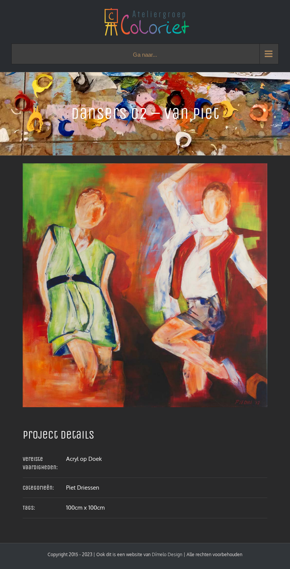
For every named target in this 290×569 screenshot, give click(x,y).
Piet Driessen (82, 487)
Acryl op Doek (84, 458)
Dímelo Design (167, 554)
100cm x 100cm (85, 507)
